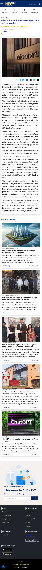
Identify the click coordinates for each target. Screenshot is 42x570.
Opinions (28, 523)
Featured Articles (30, 519)
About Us (4, 512)
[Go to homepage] (11, 4)
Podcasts (28, 526)
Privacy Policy (5, 519)
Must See (28, 515)
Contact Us (4, 535)
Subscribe (35, 498)
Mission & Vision (6, 515)
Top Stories (29, 512)
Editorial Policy (5, 523)
